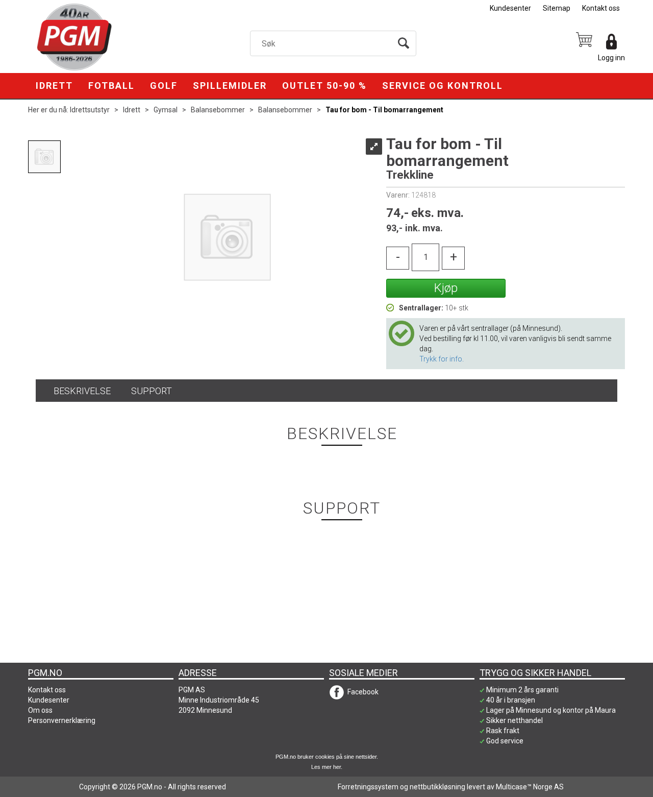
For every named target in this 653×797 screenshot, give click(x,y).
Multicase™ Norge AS (530, 787)
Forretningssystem (368, 787)
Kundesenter (510, 8)
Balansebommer (218, 110)
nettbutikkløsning (437, 787)
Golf (164, 85)
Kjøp (446, 288)
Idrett (54, 85)
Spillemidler (230, 85)
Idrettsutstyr (90, 110)
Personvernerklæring (61, 720)
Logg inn (611, 58)
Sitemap (556, 8)
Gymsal (166, 110)
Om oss (40, 710)
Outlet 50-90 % (324, 85)
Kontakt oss (601, 8)
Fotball (111, 85)
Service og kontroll (442, 85)
